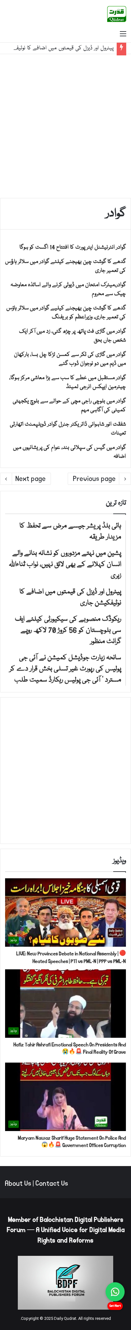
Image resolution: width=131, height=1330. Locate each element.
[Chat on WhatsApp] (115, 1291)
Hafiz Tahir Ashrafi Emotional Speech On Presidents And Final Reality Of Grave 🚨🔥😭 (69, 1048)
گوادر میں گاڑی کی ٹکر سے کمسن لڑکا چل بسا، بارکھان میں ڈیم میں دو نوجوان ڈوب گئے (70, 359)
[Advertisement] (65, 126)
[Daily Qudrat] (116, 14)
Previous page (94, 479)
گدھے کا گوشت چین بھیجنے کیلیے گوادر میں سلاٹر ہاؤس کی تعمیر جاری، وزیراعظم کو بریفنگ (66, 313)
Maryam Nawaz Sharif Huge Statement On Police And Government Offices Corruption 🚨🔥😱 (72, 1141)
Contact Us (51, 1183)
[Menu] (123, 34)
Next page (30, 479)
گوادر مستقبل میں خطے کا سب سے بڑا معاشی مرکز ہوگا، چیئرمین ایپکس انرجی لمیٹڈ (67, 382)
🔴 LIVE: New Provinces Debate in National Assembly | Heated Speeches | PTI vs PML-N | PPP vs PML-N (71, 957)
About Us (18, 1183)
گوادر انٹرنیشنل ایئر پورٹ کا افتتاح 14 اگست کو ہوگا (72, 247)
